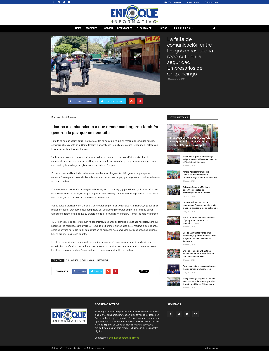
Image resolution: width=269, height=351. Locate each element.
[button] (214, 28)
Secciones (91, 28)
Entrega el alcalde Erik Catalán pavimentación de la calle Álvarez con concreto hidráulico (198, 254)
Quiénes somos (211, 2)
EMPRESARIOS (88, 260)
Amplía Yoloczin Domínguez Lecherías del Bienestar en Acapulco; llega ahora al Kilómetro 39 (200, 175)
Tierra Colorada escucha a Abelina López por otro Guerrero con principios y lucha (199, 220)
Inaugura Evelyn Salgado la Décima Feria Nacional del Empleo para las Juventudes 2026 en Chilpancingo (199, 281)
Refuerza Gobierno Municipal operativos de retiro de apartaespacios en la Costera (196, 190)
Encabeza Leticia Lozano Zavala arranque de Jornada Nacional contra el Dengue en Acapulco (189, 141)
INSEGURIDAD (103, 260)
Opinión (108, 28)
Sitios (163, 28)
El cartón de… (145, 28)
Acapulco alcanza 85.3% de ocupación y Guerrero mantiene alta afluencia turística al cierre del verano (200, 205)
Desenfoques (124, 28)
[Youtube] (69, 2)
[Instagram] (59, 2)
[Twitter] (64, 2)
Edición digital (182, 28)
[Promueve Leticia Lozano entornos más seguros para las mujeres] (173, 269)
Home (78, 28)
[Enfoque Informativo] (134, 14)
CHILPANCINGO (72, 260)
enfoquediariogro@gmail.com (124, 337)
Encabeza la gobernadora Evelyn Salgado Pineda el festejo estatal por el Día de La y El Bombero (200, 159)
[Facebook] (53, 2)
